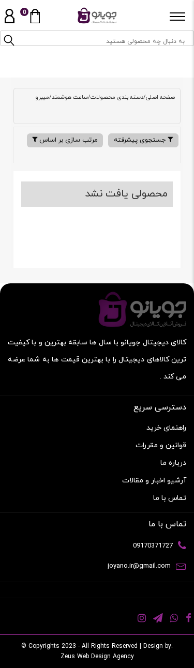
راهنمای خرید (166, 428)
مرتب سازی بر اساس (67, 140)
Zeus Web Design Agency (97, 656)
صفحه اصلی (160, 97)
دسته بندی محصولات (117, 97)
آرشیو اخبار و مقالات (154, 480)
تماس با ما (169, 498)
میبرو (42, 97)
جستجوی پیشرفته (141, 140)
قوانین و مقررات (161, 445)
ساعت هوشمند (70, 97)
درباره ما (173, 463)
